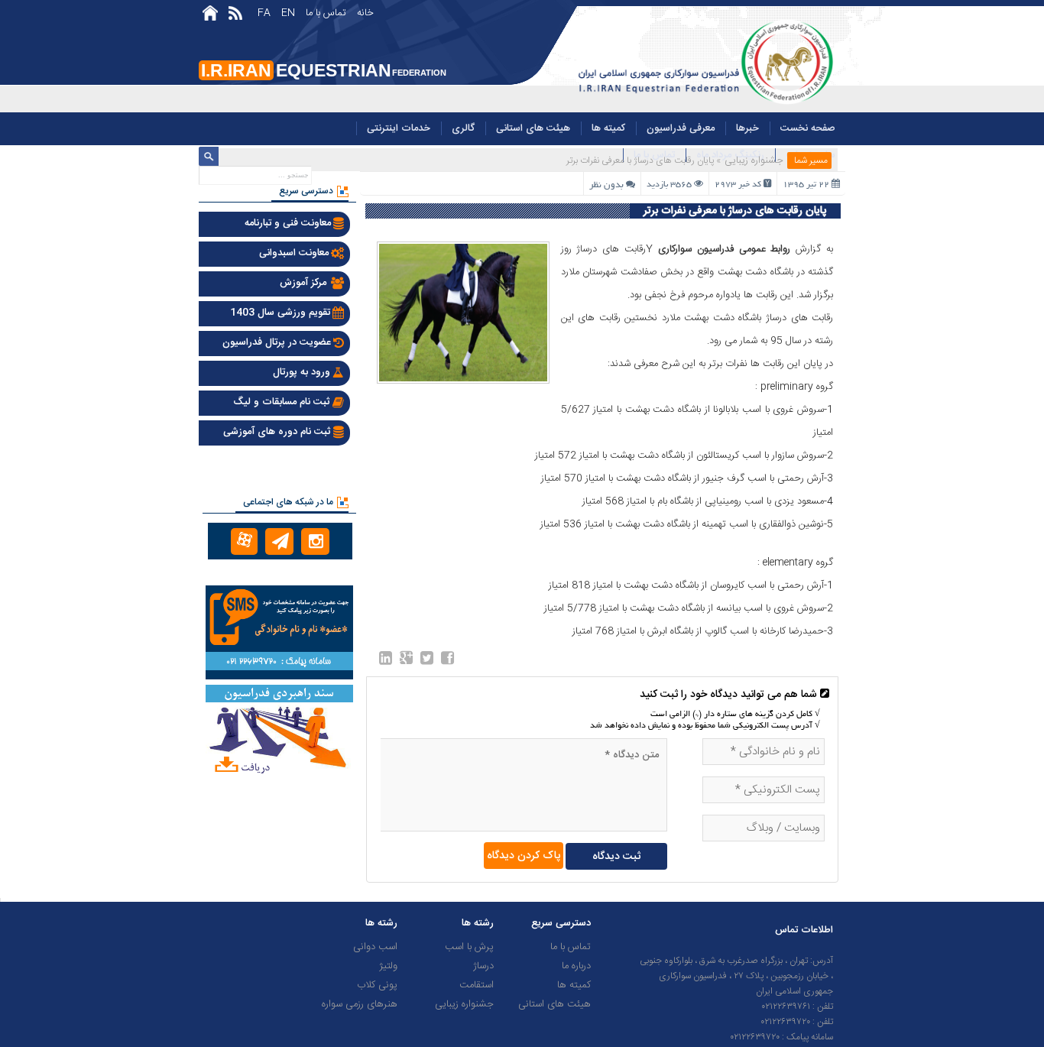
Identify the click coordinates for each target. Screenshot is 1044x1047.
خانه (365, 13)
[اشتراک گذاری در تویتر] (426, 661)
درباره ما (576, 966)
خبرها (747, 128)
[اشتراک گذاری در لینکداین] (385, 661)
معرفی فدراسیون (681, 128)
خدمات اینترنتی (398, 128)
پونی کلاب (377, 985)
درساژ (483, 966)
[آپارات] (244, 541)
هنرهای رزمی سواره (359, 1004)
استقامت (476, 985)
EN (288, 13)
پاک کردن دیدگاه (523, 856)
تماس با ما (326, 13)
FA (264, 13)
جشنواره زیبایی (754, 160)
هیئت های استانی (533, 128)
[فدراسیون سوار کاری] (703, 103)
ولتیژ (388, 966)
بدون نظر (606, 185)
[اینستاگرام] (315, 541)
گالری (463, 128)
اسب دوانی (375, 946)
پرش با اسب (469, 946)
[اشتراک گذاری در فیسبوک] (447, 661)
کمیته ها (608, 128)
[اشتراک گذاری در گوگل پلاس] (406, 661)
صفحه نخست (807, 128)
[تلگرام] (279, 541)
